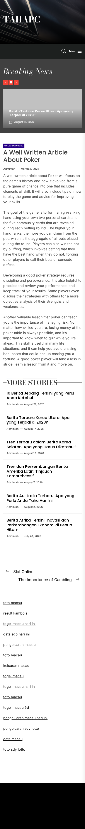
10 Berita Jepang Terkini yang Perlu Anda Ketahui (40, 395)
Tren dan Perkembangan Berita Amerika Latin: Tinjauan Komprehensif (37, 471)
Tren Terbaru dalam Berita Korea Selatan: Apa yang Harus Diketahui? (41, 444)
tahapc (21, 20)
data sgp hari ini (16, 634)
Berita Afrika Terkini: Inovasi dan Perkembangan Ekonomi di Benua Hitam (39, 524)
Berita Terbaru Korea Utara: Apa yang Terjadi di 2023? (38, 113)
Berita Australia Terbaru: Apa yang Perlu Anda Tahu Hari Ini (40, 498)
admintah (9, 168)
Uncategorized (13, 145)
